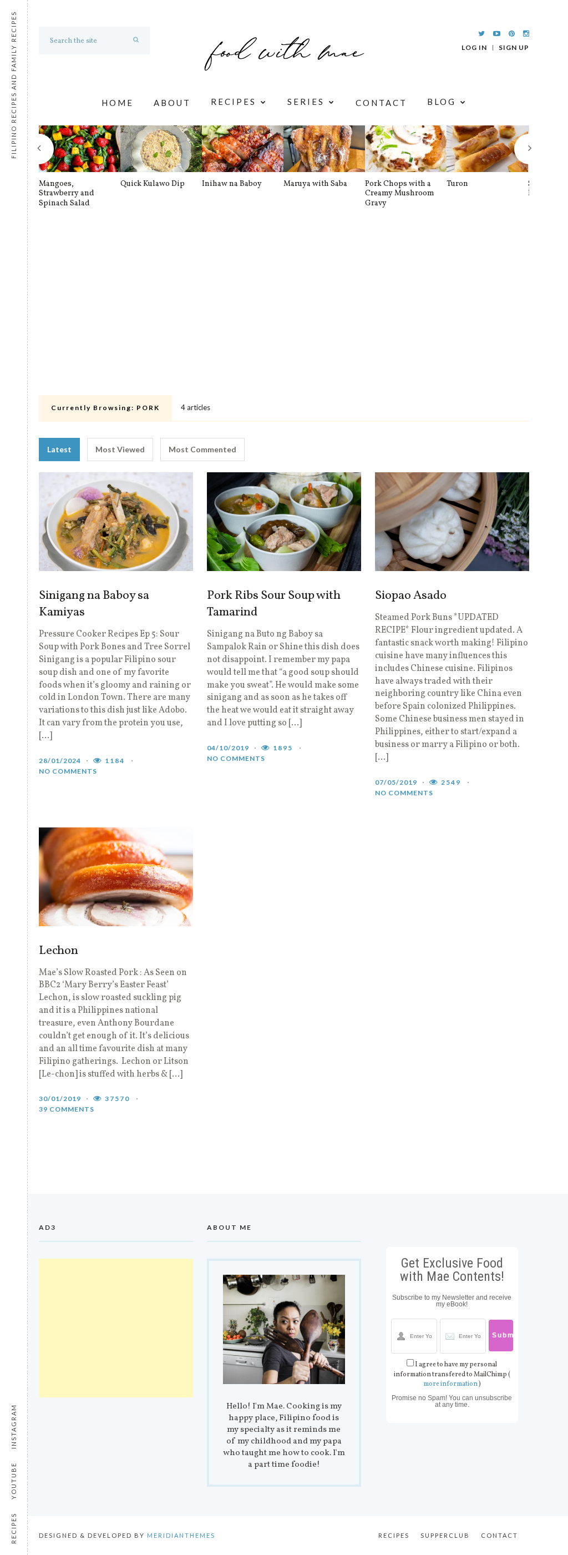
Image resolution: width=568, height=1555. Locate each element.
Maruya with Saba (315, 184)
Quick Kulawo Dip (152, 184)
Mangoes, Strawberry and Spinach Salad (66, 194)
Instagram (13, 1426)
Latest (59, 449)
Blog (441, 102)
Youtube (13, 1481)
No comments (68, 771)
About (172, 102)
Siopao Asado (411, 596)
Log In (474, 47)
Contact (381, 102)
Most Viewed (120, 449)
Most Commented (202, 449)
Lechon (58, 951)
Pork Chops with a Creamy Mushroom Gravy (399, 194)
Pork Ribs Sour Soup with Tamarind (274, 604)
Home (118, 102)
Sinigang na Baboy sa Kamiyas (94, 604)
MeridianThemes (181, 1535)
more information (450, 1384)
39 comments (66, 1109)
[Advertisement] (284, 308)
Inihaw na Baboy (232, 184)
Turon (457, 184)
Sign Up (514, 47)
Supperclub (445, 1535)
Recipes (233, 102)
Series (305, 102)
